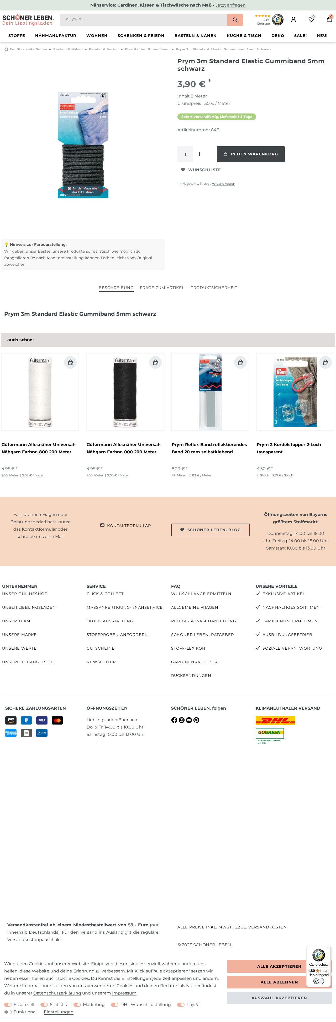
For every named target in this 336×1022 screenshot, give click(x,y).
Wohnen (97, 35)
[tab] (116, 288)
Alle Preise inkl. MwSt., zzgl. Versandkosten (232, 927)
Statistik (58, 1004)
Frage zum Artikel (162, 287)
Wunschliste (204, 169)
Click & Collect (105, 593)
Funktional (25, 1011)
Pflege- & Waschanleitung (203, 621)
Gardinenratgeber (194, 662)
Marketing (94, 1004)
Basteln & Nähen (196, 35)
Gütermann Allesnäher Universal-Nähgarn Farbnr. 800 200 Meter (39, 448)
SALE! (300, 35)
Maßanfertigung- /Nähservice (125, 607)
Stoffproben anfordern (117, 634)
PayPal (194, 1004)
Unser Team (16, 621)
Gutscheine (101, 648)
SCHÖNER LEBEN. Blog (214, 530)
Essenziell (24, 1004)
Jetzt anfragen (231, 5)
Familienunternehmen (290, 621)
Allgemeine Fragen (194, 607)
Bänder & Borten (104, 49)
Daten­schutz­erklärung (57, 993)
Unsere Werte (19, 648)
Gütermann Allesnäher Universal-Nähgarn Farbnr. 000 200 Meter (124, 448)
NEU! (322, 35)
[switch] (318, 981)
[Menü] (327, 949)
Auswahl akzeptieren (279, 998)
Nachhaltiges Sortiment (292, 607)
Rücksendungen (191, 675)
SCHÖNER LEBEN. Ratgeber (202, 634)
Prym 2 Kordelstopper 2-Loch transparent (289, 448)
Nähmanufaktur (55, 35)
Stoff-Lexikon (188, 648)
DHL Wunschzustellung (145, 1004)
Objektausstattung (110, 621)
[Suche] (235, 20)
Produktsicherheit (214, 287)
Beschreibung (116, 287)
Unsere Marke (19, 634)
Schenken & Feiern (141, 35)
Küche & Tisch (244, 35)
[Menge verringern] (209, 154)
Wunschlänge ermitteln (201, 593)
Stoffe (16, 35)
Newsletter (101, 662)
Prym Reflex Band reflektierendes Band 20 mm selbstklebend (209, 448)
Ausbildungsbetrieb (287, 634)
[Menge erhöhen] (199, 154)
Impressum (124, 993)
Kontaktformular (129, 525)
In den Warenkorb (254, 154)
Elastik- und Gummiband (147, 49)
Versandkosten (223, 184)
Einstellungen (59, 1011)
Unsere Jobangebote (28, 662)
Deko (277, 35)
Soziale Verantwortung (292, 648)
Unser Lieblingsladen (29, 607)
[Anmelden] (293, 19)
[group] (40, 392)
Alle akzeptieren (279, 966)
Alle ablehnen (279, 982)
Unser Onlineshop (25, 593)
